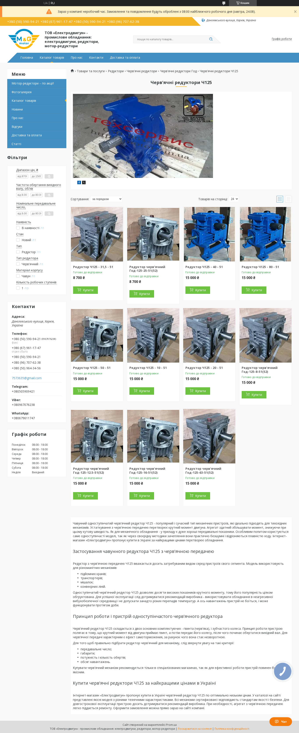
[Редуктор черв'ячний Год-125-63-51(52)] (209, 436)
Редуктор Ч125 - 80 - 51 (260, 267)
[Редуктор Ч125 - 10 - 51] (153, 335)
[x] (84, 183)
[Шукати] (210, 39)
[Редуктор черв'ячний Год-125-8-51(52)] (265, 335)
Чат (284, 721)
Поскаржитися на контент (195, 729)
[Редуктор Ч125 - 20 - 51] (209, 335)
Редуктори (116, 71)
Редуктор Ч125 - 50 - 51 (92, 368)
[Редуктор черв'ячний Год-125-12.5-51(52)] (97, 436)
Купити (88, 290)
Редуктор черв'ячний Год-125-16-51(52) (147, 470)
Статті (16, 144)
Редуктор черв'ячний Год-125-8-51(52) (260, 370)
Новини (17, 109)
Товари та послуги (91, 71)
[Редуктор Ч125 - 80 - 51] (265, 234)
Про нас (77, 57)
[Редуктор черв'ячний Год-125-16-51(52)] (153, 436)
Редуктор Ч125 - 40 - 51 (204, 267)
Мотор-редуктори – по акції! (33, 83)
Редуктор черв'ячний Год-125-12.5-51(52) (91, 470)
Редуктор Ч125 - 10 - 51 (148, 368)
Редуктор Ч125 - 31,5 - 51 (93, 267)
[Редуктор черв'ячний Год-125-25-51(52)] (153, 234)
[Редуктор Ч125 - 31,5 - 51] (97, 234)
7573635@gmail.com (27, 378)
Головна (26, 57)
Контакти (96, 57)
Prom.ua (171, 725)
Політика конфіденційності (232, 729)
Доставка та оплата (125, 57)
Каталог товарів (52, 57)
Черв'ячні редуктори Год (178, 71)
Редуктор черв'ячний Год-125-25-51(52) (147, 269)
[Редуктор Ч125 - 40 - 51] (209, 234)
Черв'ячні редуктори (142, 71)
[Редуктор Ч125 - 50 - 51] (97, 335)
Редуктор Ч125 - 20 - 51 (204, 368)
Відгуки (17, 127)
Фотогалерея (22, 92)
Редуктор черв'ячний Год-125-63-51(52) (203, 470)
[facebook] (79, 183)
